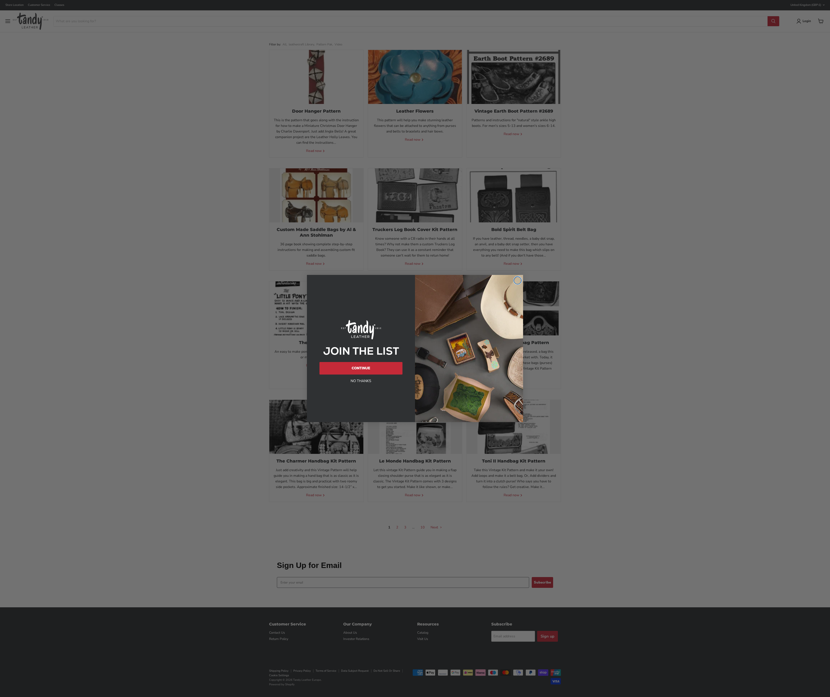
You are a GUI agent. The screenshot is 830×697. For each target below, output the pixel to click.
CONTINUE (361, 368)
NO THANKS (361, 381)
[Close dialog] (517, 280)
